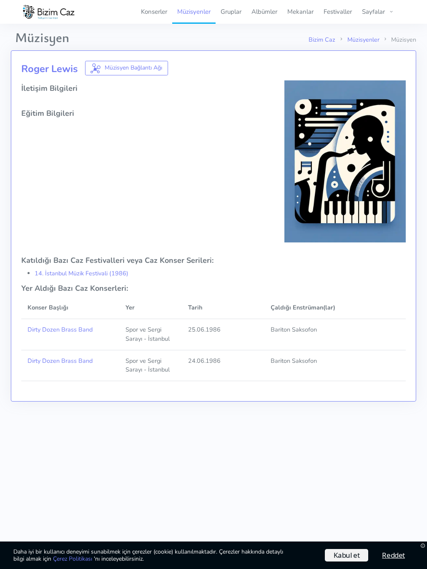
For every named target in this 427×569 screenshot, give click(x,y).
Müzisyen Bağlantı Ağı (132, 68)
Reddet (393, 555)
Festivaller (338, 11)
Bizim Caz (322, 39)
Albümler (264, 11)
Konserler (154, 11)
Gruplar (231, 11)
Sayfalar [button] (373, 11)
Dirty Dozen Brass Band (60, 329)
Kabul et (347, 555)
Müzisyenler (194, 11)
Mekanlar (300, 11)
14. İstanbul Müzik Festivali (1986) (81, 273)
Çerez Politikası (73, 559)
